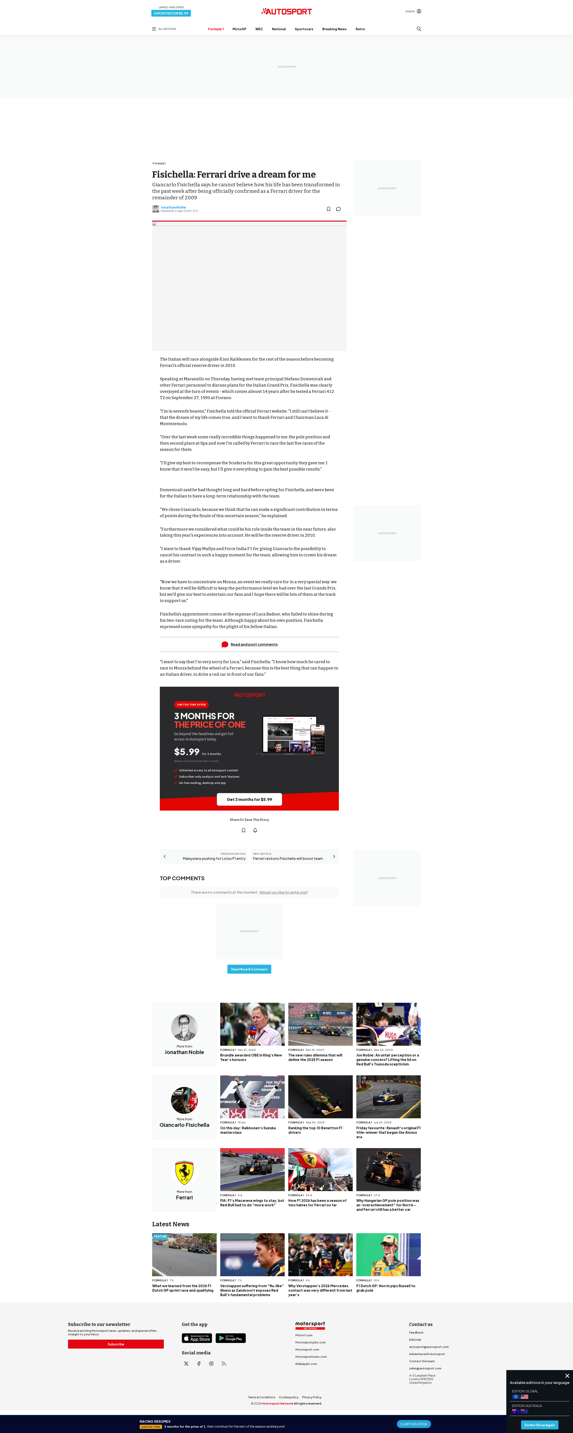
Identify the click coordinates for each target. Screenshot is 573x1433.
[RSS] (223, 1363)
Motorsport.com (307, 1349)
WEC (259, 29)
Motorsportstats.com (311, 1356)
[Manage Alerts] (255, 830)
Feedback (416, 1332)
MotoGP (239, 29)
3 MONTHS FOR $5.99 (171, 13)
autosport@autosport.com (429, 1347)
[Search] (419, 28)
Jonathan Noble (173, 207)
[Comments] (339, 208)
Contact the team (422, 1361)
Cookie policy (289, 1397)
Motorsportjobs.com (310, 1342)
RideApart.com (306, 1364)
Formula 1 (216, 29)
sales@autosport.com (425, 1368)
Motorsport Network (277, 1403)
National (279, 29)
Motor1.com (303, 1335)
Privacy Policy (312, 1397)
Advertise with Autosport (427, 1354)
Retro (360, 29)
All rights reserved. (308, 1403)
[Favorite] (328, 208)
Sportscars (304, 29)
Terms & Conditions (261, 1397)
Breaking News (334, 29)
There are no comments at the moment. (249, 892)
